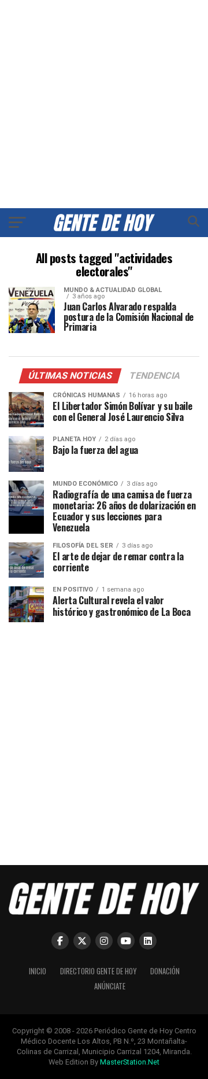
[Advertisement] (104, 104)
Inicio (37, 971)
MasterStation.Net (129, 1062)
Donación (165, 971)
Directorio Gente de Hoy (98, 971)
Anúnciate (109, 986)
